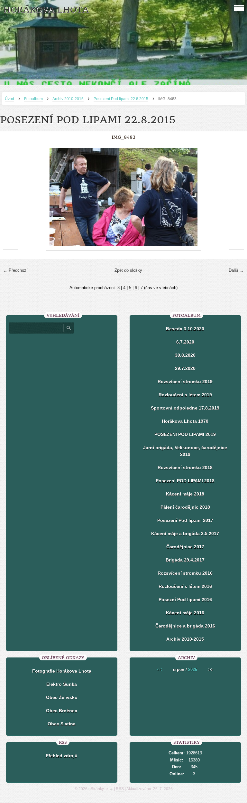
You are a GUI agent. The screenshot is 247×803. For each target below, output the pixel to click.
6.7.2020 (185, 342)
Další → (236, 270)
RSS (120, 789)
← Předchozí (15, 270)
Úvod (9, 99)
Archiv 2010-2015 (68, 99)
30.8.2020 (185, 355)
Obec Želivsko (62, 697)
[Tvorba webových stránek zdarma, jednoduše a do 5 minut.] (111, 789)
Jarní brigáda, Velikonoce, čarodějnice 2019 (185, 451)
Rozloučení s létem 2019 (185, 394)
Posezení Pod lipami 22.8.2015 (121, 99)
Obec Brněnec (61, 710)
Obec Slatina (62, 723)
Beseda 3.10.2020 (185, 328)
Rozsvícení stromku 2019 (185, 381)
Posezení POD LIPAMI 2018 (185, 480)
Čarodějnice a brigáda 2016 (185, 625)
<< (159, 669)
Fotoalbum (33, 99)
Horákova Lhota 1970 (185, 421)
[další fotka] (236, 197)
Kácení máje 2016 (185, 612)
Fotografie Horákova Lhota (61, 671)
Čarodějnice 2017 (185, 546)
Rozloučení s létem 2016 (185, 586)
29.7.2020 (185, 368)
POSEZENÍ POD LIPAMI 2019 (185, 434)
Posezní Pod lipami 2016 (185, 599)
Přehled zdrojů (62, 755)
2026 (192, 669)
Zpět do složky (128, 270)
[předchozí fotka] (10, 197)
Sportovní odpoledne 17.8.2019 (185, 408)
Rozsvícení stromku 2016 (185, 573)
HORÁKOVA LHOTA (46, 10)
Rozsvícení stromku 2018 (185, 467)
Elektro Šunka (61, 684)
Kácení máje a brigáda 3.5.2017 (185, 533)
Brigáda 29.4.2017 (185, 559)
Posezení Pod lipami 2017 (185, 520)
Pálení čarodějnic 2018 (185, 507)
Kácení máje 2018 (185, 493)
